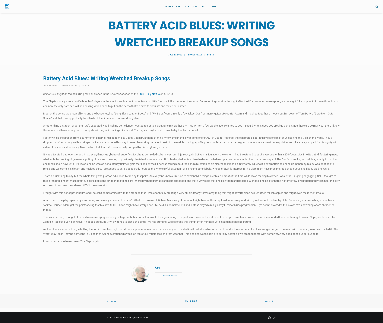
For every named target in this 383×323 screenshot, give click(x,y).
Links (215, 6)
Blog (204, 6)
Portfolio (191, 6)
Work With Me (172, 6)
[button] (377, 6)
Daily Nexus (195, 55)
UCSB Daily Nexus (149, 94)
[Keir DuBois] (7, 6)
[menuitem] (172, 6)
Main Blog (191, 301)
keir (212, 55)
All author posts (168, 276)
